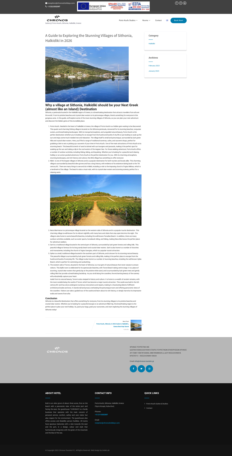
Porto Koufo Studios (127, 20)
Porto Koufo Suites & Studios (157, 404)
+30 (53, 6)
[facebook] (176, 3)
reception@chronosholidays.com (61, 3)
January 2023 (154, 71)
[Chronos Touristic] (63, 18)
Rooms (145, 20)
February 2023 (154, 66)
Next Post (112, 324)
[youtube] (184, 3)
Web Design (95, 450)
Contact (158, 20)
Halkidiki (126, 329)
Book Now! (178, 20)
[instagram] (180, 3)
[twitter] (141, 368)
